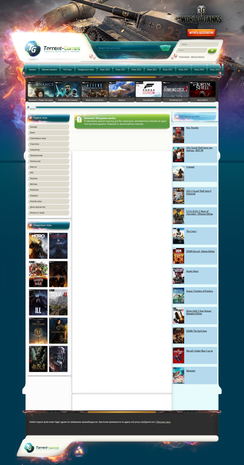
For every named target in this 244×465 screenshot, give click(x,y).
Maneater (190, 370)
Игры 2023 (152, 69)
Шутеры (33, 184)
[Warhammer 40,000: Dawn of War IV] (39, 288)
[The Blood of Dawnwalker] (59, 344)
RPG (32, 172)
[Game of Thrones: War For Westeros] (39, 344)
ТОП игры (67, 69)
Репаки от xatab (37, 212)
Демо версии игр (37, 207)
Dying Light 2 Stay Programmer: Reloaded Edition (198, 312)
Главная (32, 69)
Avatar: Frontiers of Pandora (199, 291)
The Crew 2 (191, 231)
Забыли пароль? (197, 56)
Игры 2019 (215, 69)
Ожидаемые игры (86, 69)
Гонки (32, 132)
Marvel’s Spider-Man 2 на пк (199, 350)
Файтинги (34, 189)
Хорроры (34, 195)
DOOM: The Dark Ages (196, 331)
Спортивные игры (38, 138)
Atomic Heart (192, 271)
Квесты (33, 167)
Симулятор (35, 149)
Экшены (34, 178)
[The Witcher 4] (59, 373)
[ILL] (39, 316)
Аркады (33, 126)
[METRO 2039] (39, 259)
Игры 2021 (183, 69)
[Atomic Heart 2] (59, 316)
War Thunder (192, 127)
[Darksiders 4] (59, 288)
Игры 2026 (105, 69)
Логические (35, 161)
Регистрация (184, 56)
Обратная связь (163, 422)
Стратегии (34, 144)
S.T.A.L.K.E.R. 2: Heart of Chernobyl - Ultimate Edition (199, 212)
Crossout (190, 166)
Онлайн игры (36, 201)
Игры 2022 (168, 69)
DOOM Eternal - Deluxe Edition (200, 251)
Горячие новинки (49, 69)
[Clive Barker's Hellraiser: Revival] (59, 259)
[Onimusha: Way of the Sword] (39, 373)
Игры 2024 (136, 69)
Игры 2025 (120, 69)
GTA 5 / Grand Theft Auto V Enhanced (198, 192)
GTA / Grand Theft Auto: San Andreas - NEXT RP (199, 149)
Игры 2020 (199, 69)
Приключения (36, 155)
